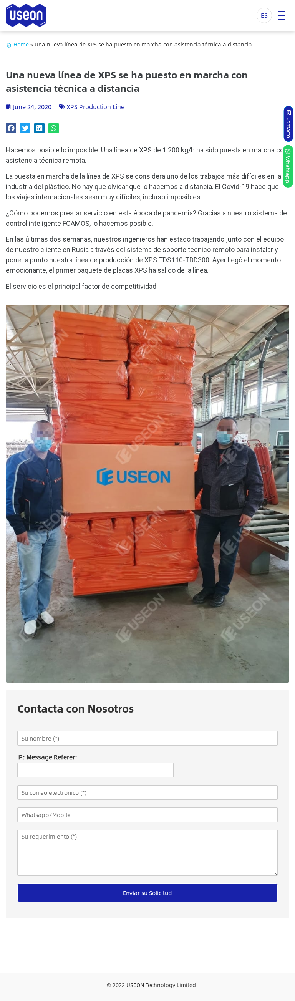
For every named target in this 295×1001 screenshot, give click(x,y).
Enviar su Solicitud (147, 892)
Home (21, 44)
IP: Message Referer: (47, 757)
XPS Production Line (95, 106)
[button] (11, 128)
